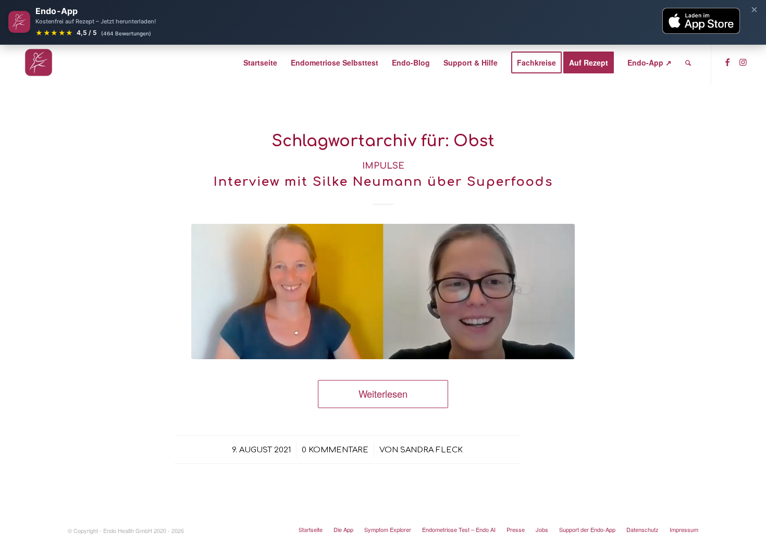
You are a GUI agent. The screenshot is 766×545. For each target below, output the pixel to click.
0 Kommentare (335, 450)
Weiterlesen (383, 393)
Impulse (383, 166)
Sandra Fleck (431, 450)
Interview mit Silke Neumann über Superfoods (383, 182)
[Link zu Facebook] (727, 62)
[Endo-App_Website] (38, 62)
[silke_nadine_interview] (383, 291)
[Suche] (688, 62)
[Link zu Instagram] (743, 62)
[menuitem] (260, 62)
